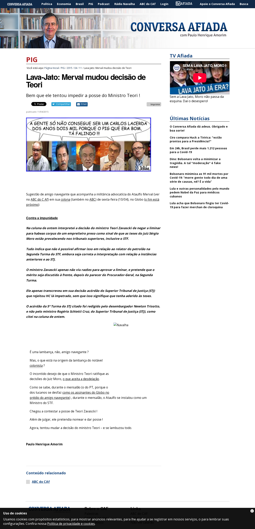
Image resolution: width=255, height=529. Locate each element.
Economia (64, 4)
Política (46, 4)
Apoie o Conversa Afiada (217, 4)
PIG (90, 4)
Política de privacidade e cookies (71, 523)
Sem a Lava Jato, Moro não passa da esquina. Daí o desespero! (197, 98)
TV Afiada (186, 4)
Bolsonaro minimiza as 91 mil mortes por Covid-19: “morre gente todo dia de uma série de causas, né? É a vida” (199, 177)
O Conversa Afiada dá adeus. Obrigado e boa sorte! (199, 128)
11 (80, 68)
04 (75, 68)
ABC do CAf (148, 4)
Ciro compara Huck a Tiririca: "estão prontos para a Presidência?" (196, 139)
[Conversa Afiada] (127, 46)
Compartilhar (63, 104)
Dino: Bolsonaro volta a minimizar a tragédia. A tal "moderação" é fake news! (195, 163)
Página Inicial (23, 4)
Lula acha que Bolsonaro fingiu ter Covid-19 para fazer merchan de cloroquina (199, 205)
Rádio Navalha (124, 4)
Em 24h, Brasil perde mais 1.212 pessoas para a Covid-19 (198, 150)
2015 (69, 68)
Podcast (104, 4)
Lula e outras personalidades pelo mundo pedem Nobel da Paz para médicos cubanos (199, 192)
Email (84, 104)
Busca (244, 4)
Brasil (80, 4)
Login (164, 4)
